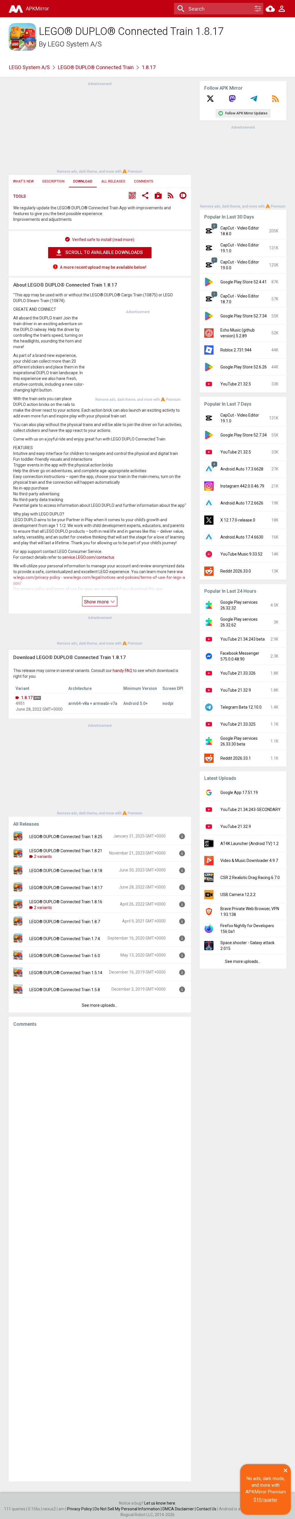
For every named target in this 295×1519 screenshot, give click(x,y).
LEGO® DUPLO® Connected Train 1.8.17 (65, 887)
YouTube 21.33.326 (238, 673)
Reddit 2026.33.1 (235, 758)
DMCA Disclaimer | (179, 1509)
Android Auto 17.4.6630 (241, 537)
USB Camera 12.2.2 (238, 894)
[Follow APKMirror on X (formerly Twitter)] (210, 100)
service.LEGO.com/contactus (88, 557)
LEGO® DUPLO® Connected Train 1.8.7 (64, 921)
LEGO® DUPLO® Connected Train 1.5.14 (65, 972)
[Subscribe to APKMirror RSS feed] (275, 100)
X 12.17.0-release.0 (237, 520)
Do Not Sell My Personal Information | (128, 1509)
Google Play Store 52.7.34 (243, 316)
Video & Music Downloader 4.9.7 (249, 860)
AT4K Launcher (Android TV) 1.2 (249, 843)
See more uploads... (100, 1005)
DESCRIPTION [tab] (53, 181)
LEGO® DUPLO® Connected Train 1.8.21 (65, 850)
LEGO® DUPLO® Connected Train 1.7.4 (64, 938)
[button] (132, 196)
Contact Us (206, 1509)
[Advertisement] (99, 127)
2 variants (43, 856)
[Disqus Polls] (99, 1104)
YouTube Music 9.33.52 (241, 554)
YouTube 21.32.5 (235, 384)
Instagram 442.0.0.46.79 (242, 486)
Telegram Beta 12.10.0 (241, 707)
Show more (97, 602)
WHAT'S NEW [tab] (23, 181)
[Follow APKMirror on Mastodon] (232, 100)
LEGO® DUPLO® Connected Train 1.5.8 (64, 989)
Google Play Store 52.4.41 (243, 282)
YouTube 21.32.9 (235, 690)
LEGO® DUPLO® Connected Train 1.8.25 (65, 836)
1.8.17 (26, 697)
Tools (19, 196)
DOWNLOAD (82, 181)
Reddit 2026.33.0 (235, 571)
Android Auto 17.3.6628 (241, 469)
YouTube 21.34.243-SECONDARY (250, 809)
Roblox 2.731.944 (235, 350)
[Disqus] (99, 1254)
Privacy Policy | (80, 1509)
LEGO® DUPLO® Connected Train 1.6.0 (64, 955)
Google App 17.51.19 (239, 792)
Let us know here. (160, 1503)
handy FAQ (122, 670)
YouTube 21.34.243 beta (242, 639)
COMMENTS (143, 181)
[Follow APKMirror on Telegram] (253, 100)
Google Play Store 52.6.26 (243, 367)
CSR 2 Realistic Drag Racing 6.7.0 (250, 877)
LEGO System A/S (75, 44)
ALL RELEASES (113, 181)
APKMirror (37, 8)
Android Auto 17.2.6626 (241, 503)
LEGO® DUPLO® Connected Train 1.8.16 (65, 901)
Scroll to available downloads (104, 252)
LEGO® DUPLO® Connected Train (96, 67)
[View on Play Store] (158, 196)
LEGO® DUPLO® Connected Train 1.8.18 (65, 870)
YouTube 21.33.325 (238, 724)
